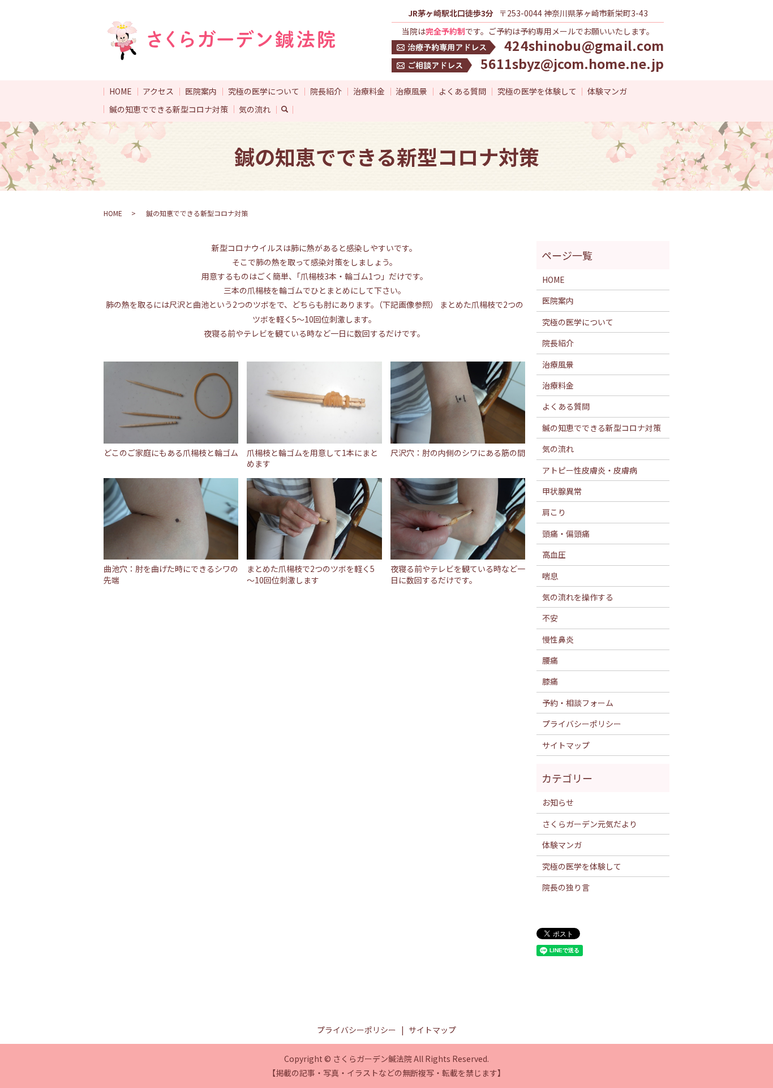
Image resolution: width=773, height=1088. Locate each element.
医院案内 (201, 91)
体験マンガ (607, 91)
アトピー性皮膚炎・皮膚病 (589, 470)
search (290, 109)
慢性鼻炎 (558, 639)
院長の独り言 (566, 887)
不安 (550, 617)
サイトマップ (566, 745)
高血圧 (554, 554)
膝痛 (550, 681)
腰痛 (550, 660)
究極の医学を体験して (537, 91)
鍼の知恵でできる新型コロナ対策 (168, 109)
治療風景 (411, 91)
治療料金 (369, 91)
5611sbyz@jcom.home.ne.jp (572, 63)
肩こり (554, 512)
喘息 (550, 576)
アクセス (158, 91)
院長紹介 (326, 91)
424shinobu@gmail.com (584, 45)
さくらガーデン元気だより (589, 823)
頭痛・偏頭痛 (566, 533)
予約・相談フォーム (577, 702)
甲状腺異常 (562, 491)
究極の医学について (263, 91)
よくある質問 (462, 91)
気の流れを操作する (577, 597)
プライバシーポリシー (581, 723)
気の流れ (254, 109)
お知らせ (558, 802)
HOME (120, 91)
